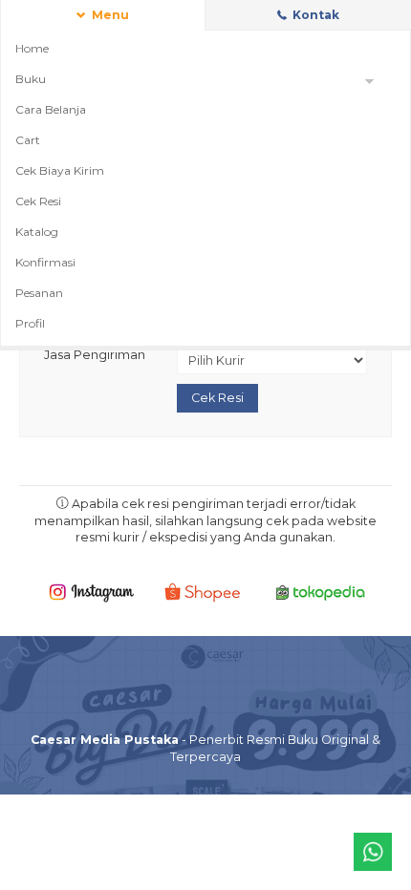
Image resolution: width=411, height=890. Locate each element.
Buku (30, 79)
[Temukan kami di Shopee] (206, 591)
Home (32, 48)
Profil (30, 323)
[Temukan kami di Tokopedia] (321, 591)
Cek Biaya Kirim (59, 170)
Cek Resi (38, 201)
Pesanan (39, 293)
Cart (27, 140)
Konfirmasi (45, 262)
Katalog (36, 231)
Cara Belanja (50, 109)
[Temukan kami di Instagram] (91, 591)
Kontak (314, 15)
